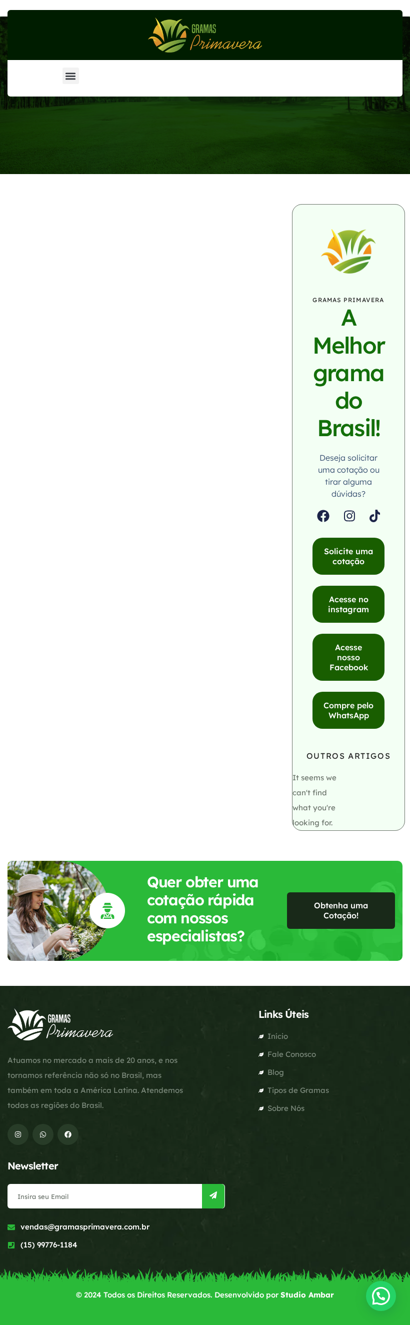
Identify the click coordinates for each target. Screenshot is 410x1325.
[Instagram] (349, 516)
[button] (70, 76)
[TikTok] (375, 516)
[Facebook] (323, 516)
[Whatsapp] (43, 1134)
